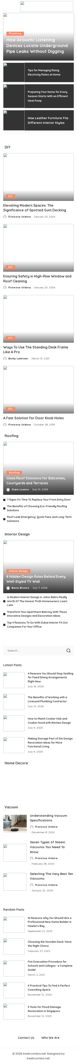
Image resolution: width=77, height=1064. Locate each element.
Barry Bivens (20, 587)
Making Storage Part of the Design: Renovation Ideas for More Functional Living (50, 742)
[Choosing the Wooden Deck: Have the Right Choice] (14, 946)
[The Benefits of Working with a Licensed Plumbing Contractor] (14, 702)
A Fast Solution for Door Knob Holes (33, 418)
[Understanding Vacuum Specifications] (15, 824)
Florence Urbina (18, 60)
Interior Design (18, 571)
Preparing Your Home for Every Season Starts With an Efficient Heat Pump (48, 96)
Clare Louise (20, 489)
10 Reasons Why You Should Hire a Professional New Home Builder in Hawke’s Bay (49, 922)
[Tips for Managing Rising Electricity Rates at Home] (14, 72)
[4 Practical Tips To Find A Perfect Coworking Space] (14, 990)
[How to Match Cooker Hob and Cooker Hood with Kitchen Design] (14, 723)
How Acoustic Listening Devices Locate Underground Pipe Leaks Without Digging (37, 45)
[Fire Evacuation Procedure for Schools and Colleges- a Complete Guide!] (14, 968)
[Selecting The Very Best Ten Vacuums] (15, 882)
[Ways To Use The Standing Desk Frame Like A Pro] (38, 319)
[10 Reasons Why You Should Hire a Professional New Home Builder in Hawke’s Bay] (14, 925)
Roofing (14, 472)
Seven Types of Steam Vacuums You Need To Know (47, 847)
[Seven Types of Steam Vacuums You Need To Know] (15, 853)
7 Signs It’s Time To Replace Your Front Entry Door (39, 499)
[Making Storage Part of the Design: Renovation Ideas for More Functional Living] (14, 745)
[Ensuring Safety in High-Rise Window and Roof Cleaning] (38, 248)
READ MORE (59, 60)
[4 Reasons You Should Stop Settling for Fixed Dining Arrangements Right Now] (14, 680)
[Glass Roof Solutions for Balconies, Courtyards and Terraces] (38, 468)
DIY (10, 196)
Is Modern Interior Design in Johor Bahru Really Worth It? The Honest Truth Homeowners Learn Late (37, 601)
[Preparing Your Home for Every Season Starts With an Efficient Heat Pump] (14, 96)
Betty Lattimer (18, 358)
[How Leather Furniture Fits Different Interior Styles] (14, 120)
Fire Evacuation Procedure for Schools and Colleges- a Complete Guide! (50, 965)
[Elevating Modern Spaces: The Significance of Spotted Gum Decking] (38, 177)
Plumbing (15, 33)
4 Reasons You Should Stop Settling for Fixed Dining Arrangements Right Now (50, 677)
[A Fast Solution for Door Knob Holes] (38, 389)
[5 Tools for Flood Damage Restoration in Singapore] (14, 1012)
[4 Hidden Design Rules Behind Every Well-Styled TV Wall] (38, 566)
